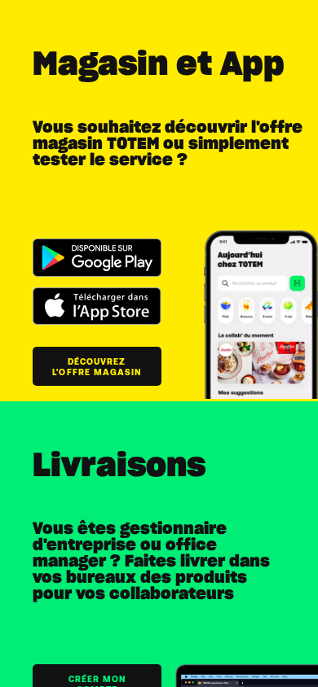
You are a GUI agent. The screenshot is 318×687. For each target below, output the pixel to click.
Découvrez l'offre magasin (96, 366)
